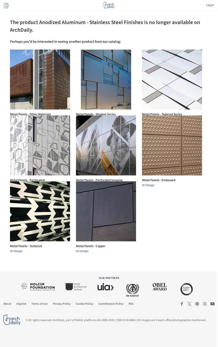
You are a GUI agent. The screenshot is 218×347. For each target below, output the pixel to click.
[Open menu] (6, 5)
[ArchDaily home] (108, 5)
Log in (210, 5)
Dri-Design (148, 185)
